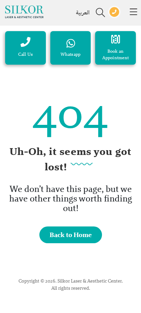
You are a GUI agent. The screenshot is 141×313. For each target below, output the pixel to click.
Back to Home (71, 234)
